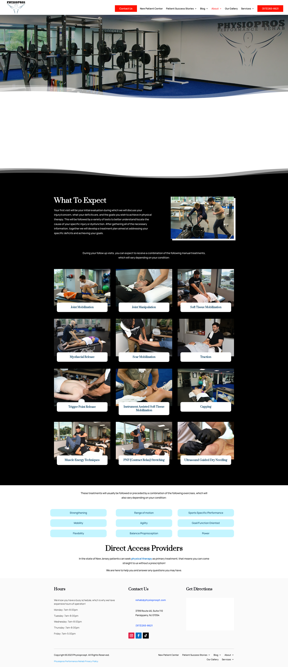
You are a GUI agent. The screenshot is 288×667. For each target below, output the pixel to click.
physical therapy (141, 558)
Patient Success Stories (180, 8)
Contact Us (125, 8)
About (215, 8)
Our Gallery (231, 8)
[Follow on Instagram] (131, 636)
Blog (202, 8)
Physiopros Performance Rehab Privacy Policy (76, 661)
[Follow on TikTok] (146, 636)
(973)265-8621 (270, 8)
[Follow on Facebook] (139, 636)
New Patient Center (151, 8)
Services (246, 8)
